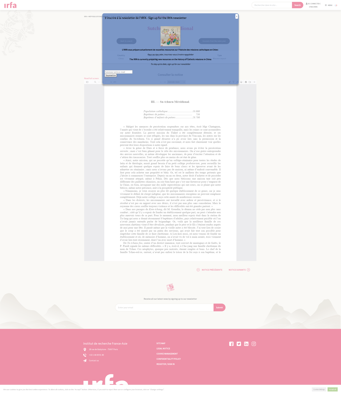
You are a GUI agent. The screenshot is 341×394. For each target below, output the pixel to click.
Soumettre (111, 75)
